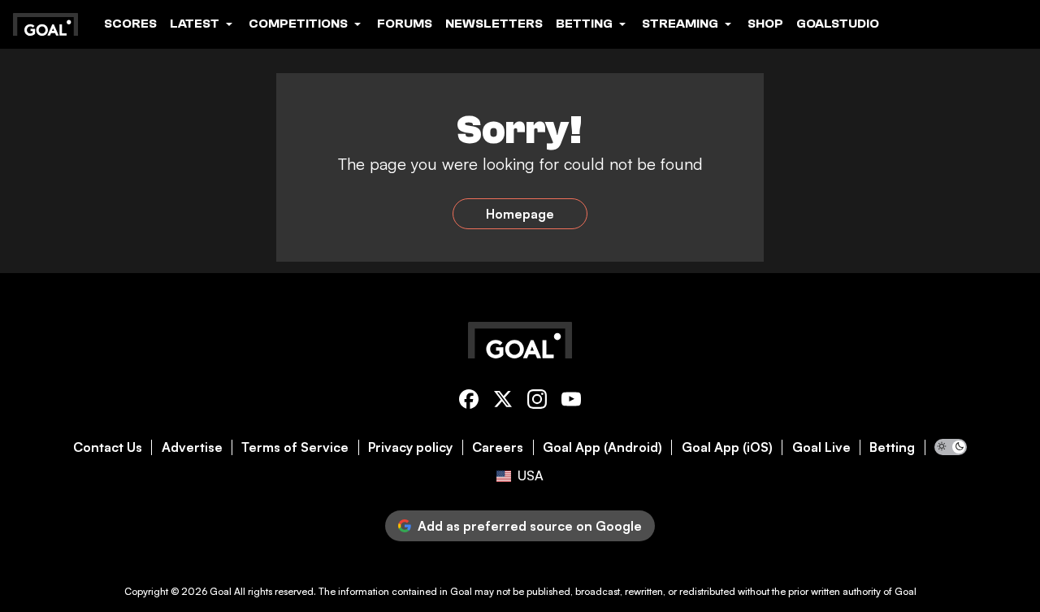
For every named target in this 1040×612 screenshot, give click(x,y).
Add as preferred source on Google (530, 526)
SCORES (130, 23)
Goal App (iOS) (727, 447)
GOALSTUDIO (837, 23)
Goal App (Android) (602, 447)
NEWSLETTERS (494, 23)
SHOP (765, 23)
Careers (497, 447)
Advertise (192, 447)
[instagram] (537, 402)
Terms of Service (295, 447)
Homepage (520, 214)
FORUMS (404, 23)
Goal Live (821, 447)
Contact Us (107, 447)
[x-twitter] (503, 402)
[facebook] (469, 402)
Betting (892, 447)
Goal (221, 591)
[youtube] (571, 402)
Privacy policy (410, 447)
